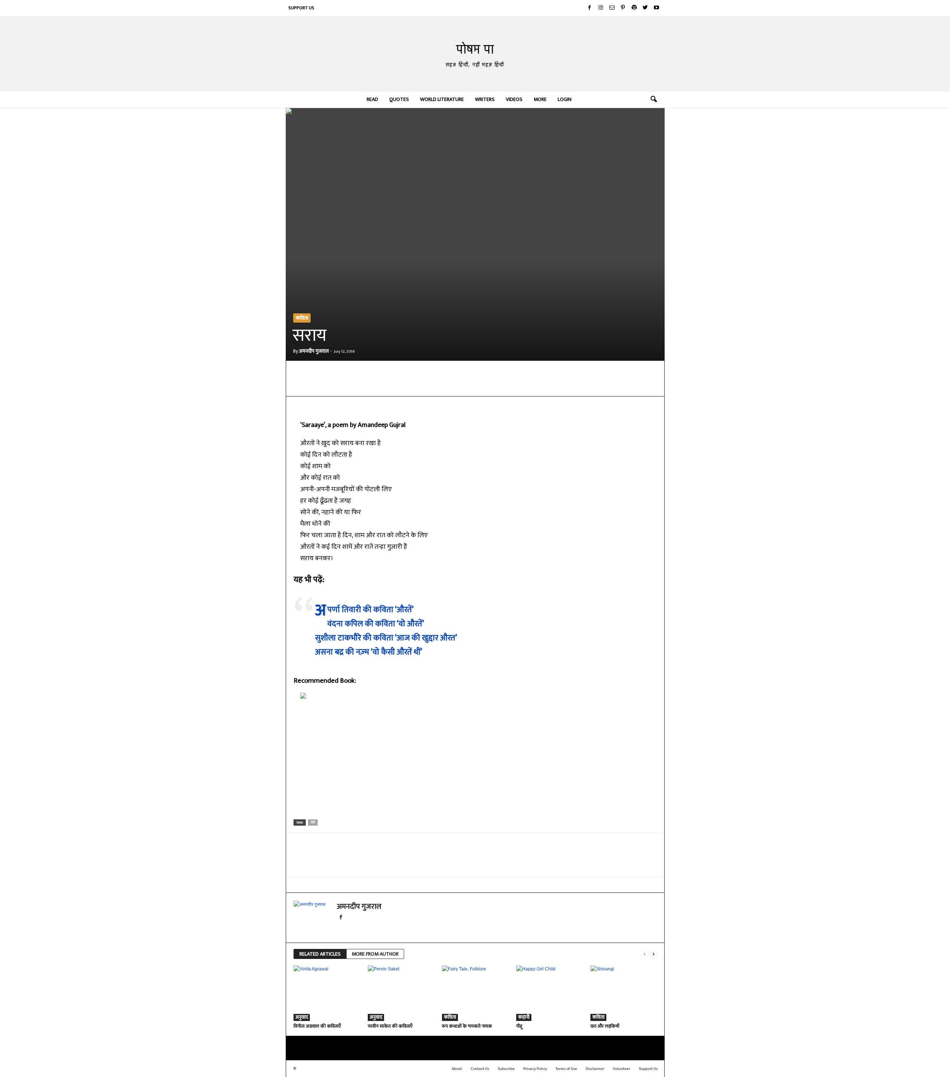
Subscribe (506, 1068)
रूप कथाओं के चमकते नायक (467, 1026)
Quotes (399, 99)
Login (564, 99)
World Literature (442, 99)
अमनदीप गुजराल (314, 351)
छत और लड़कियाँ (604, 1026)
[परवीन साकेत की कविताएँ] (401, 993)
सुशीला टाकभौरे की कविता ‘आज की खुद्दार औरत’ (386, 638)
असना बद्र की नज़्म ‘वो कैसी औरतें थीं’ (368, 652)
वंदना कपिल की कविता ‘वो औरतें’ (375, 624)
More (540, 99)
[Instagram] (600, 8)
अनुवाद (301, 1017)
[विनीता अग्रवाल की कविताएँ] (327, 993)
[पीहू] (549, 993)
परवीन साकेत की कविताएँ (390, 1026)
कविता (302, 318)
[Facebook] (589, 8)
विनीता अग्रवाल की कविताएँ (317, 1026)
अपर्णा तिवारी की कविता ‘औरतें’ (370, 610)
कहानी (524, 1017)
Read (372, 99)
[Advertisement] (475, 762)
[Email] (415, 385)
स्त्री (313, 822)
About (457, 1068)
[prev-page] (644, 954)
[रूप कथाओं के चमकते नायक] (475, 993)
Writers (485, 99)
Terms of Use (566, 1068)
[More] (467, 385)
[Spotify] (634, 8)
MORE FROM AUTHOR (375, 954)
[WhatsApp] (381, 385)
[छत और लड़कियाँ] (623, 993)
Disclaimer (595, 1068)
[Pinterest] (623, 8)
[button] (653, 99)
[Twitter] (645, 8)
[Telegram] (398, 385)
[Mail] (611, 8)
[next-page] (653, 954)
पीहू (519, 1026)
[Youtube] (656, 8)
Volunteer (621, 1068)
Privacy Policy (535, 1068)
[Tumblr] (449, 385)
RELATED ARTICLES (320, 954)
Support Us (301, 8)
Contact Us (480, 1068)
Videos (514, 99)
